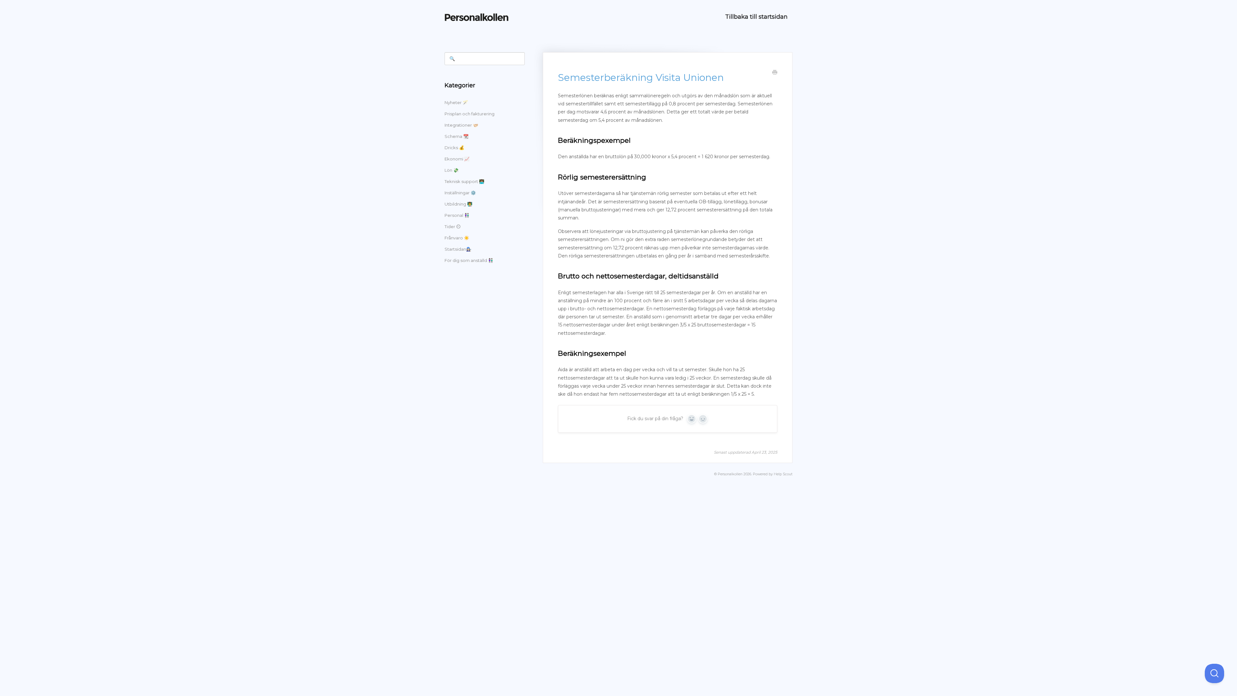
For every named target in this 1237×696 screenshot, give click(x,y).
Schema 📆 (456, 136)
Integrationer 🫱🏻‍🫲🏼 (461, 125)
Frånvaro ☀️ (457, 237)
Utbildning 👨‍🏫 (458, 204)
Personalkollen (730, 474)
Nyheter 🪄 (456, 102)
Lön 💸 (451, 170)
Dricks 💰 (454, 147)
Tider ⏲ (452, 226)
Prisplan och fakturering (469, 113)
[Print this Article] (774, 73)
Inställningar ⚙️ (460, 192)
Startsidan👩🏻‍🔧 (458, 249)
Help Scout (783, 474)
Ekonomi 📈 (457, 158)
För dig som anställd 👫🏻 (469, 260)
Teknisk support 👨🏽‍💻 (464, 181)
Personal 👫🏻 (457, 215)
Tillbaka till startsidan (756, 16)
